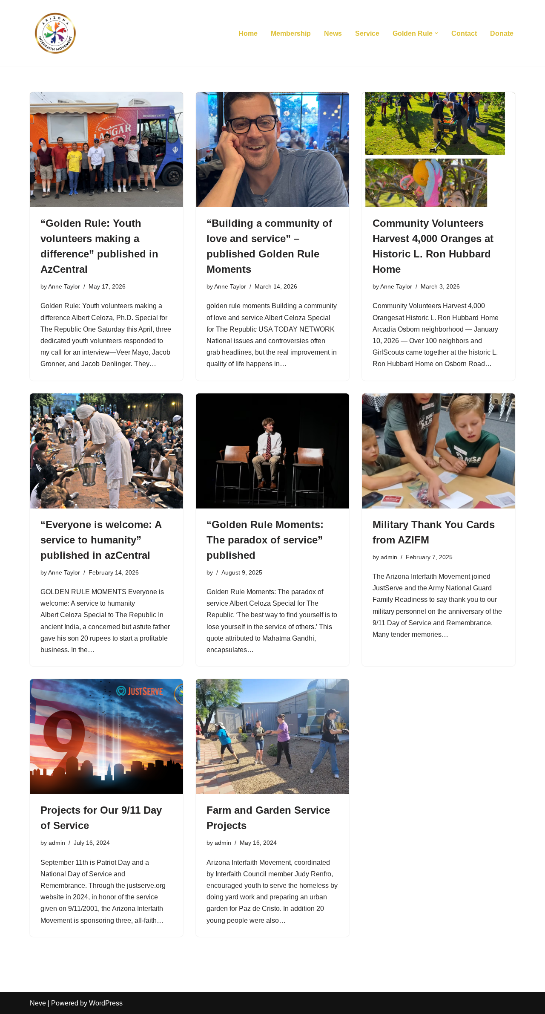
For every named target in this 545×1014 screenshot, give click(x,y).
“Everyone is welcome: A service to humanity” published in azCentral (100, 540)
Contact (464, 33)
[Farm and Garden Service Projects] (272, 736)
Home (248, 33)
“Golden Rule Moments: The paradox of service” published (265, 540)
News (333, 33)
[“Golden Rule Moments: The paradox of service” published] (272, 450)
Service (367, 33)
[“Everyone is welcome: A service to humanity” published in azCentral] (106, 450)
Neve (38, 1003)
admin (389, 557)
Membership (291, 33)
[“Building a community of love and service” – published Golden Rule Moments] (272, 149)
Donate (501, 33)
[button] (436, 33)
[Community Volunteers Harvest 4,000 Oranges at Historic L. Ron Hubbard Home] (438, 149)
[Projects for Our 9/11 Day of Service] (106, 736)
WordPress (106, 1003)
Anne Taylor (64, 286)
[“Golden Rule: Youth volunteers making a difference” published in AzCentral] (106, 149)
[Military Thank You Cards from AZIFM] (438, 450)
